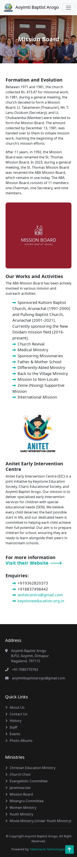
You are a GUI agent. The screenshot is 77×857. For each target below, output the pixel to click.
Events (15, 734)
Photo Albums (21, 740)
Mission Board (21, 794)
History (15, 720)
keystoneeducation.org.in (41, 600)
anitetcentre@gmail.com (40, 594)
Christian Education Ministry (32, 767)
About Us (17, 707)
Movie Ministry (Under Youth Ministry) (40, 820)
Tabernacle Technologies (48, 849)
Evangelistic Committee (28, 781)
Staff (13, 727)
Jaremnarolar (20, 787)
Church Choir (20, 774)
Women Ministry (23, 807)
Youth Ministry (21, 814)
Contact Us (18, 714)
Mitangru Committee (27, 801)
